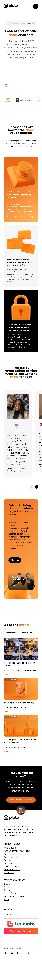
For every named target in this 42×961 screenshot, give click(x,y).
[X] (22, 953)
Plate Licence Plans (12, 857)
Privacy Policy (10, 893)
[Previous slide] (31, 487)
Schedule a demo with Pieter (21, 799)
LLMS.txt (8, 909)
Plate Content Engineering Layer (18, 851)
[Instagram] (17, 953)
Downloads (9, 872)
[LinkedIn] (6, 953)
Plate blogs (9, 860)
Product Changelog (12, 866)
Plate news (8, 863)
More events (11, 632)
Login (6, 902)
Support (7, 890)
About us (15, 560)
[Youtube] (11, 953)
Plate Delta (8, 854)
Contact (7, 887)
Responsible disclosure (14, 896)
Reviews (7, 884)
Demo (6, 905)
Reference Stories (12, 869)
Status (6, 899)
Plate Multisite (10, 848)
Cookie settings (10, 914)
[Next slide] (36, 487)
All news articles (25, 632)
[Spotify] (28, 953)
